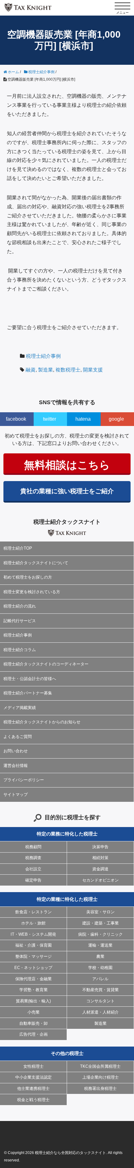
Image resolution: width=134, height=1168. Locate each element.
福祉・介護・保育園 (33, 945)
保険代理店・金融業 (33, 978)
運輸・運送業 (100, 945)
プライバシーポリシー (23, 780)
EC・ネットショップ (33, 967)
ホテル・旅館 (33, 923)
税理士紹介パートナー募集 (27, 693)
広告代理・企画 (33, 1034)
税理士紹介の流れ (19, 606)
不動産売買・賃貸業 (100, 989)
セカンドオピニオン (100, 880)
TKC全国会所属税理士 (100, 1066)
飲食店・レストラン (33, 912)
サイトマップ (15, 794)
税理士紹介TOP (17, 548)
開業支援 (93, 369)
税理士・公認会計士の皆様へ (29, 678)
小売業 (33, 1012)
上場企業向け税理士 (100, 1077)
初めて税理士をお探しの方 (27, 577)
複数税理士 (67, 369)
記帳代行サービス (19, 620)
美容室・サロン (100, 912)
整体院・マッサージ (33, 956)
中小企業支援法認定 (33, 1077)
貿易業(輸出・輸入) (33, 1001)
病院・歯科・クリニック (100, 934)
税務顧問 (33, 846)
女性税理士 (33, 1066)
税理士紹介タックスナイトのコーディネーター (46, 664)
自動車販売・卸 (33, 1023)
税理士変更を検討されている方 (31, 591)
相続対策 (100, 857)
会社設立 (33, 869)
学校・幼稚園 (100, 967)
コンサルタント (100, 1001)
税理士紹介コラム (19, 649)
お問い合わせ (15, 751)
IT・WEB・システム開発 (33, 934)
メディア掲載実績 (19, 707)
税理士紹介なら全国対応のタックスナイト (70, 1153)
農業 (100, 956)
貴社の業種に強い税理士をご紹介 (67, 491)
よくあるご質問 (17, 736)
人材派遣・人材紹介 (100, 1012)
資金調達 (100, 869)
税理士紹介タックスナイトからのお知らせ (41, 722)
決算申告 (100, 846)
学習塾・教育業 (33, 989)
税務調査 (33, 857)
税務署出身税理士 (100, 1088)
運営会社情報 (15, 765)
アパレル (100, 978)
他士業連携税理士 (33, 1088)
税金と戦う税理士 (33, 1099)
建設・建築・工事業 (100, 923)
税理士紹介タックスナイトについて (35, 562)
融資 (31, 369)
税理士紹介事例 (43, 356)
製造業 (45, 369)
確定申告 (33, 880)
